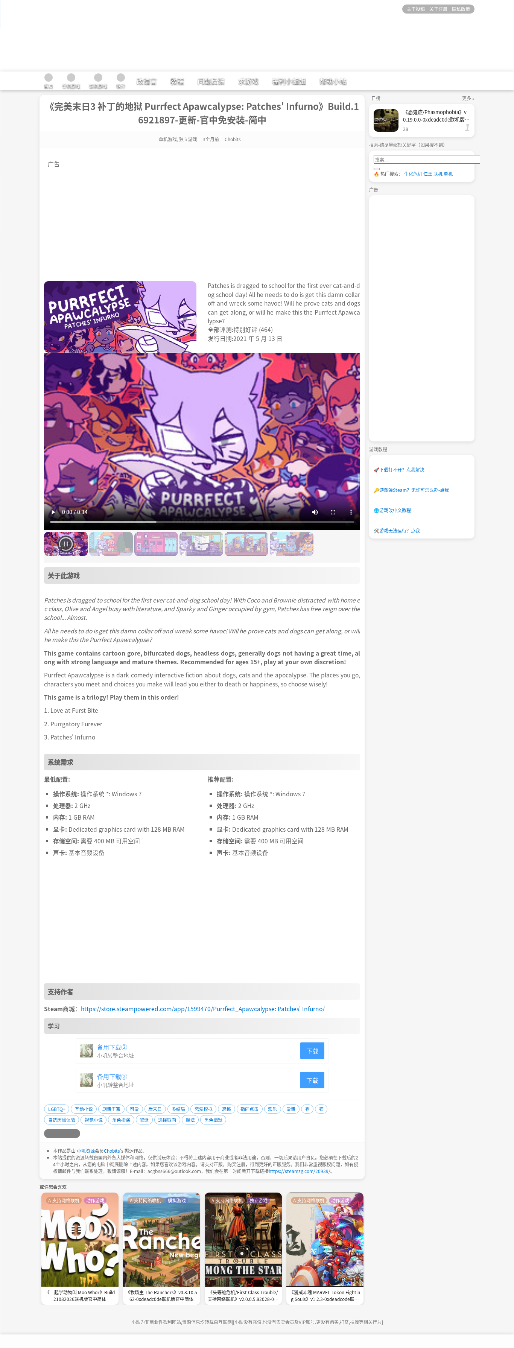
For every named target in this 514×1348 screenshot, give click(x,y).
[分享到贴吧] (75, 1133)
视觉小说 (94, 1120)
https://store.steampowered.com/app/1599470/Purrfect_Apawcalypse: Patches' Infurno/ (203, 1008)
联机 (438, 173)
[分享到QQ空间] (57, 1133)
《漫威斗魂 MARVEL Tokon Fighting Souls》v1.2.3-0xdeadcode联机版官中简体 (324, 1296)
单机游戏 (168, 139)
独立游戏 (188, 139)
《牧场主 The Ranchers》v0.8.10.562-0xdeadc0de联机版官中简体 (161, 1295)
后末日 (155, 1109)
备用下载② (112, 1046)
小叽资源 (86, 1150)
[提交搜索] (377, 169)
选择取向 (167, 1120)
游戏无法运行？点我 (397, 530)
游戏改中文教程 (392, 510)
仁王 (427, 173)
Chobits (112, 1150)
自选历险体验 (61, 1120)
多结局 (178, 1109)
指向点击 (249, 1109)
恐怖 (226, 1109)
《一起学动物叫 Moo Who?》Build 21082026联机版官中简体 (80, 1295)
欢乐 (272, 1109)
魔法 (190, 1120)
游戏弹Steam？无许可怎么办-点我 (411, 490)
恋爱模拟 (204, 1109)
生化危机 (413, 173)
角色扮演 (121, 1120)
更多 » (468, 98)
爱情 (290, 1109)
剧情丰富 (111, 1109)
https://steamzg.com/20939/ (299, 1171)
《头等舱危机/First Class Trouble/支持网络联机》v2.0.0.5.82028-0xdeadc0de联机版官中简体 (243, 1296)
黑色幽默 (213, 1120)
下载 (312, 1050)
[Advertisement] (202, 221)
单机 (448, 173)
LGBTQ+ (56, 1109)
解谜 (144, 1120)
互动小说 (84, 1109)
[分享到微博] (48, 1133)
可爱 (134, 1109)
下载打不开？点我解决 (399, 469)
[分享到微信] (66, 1133)
